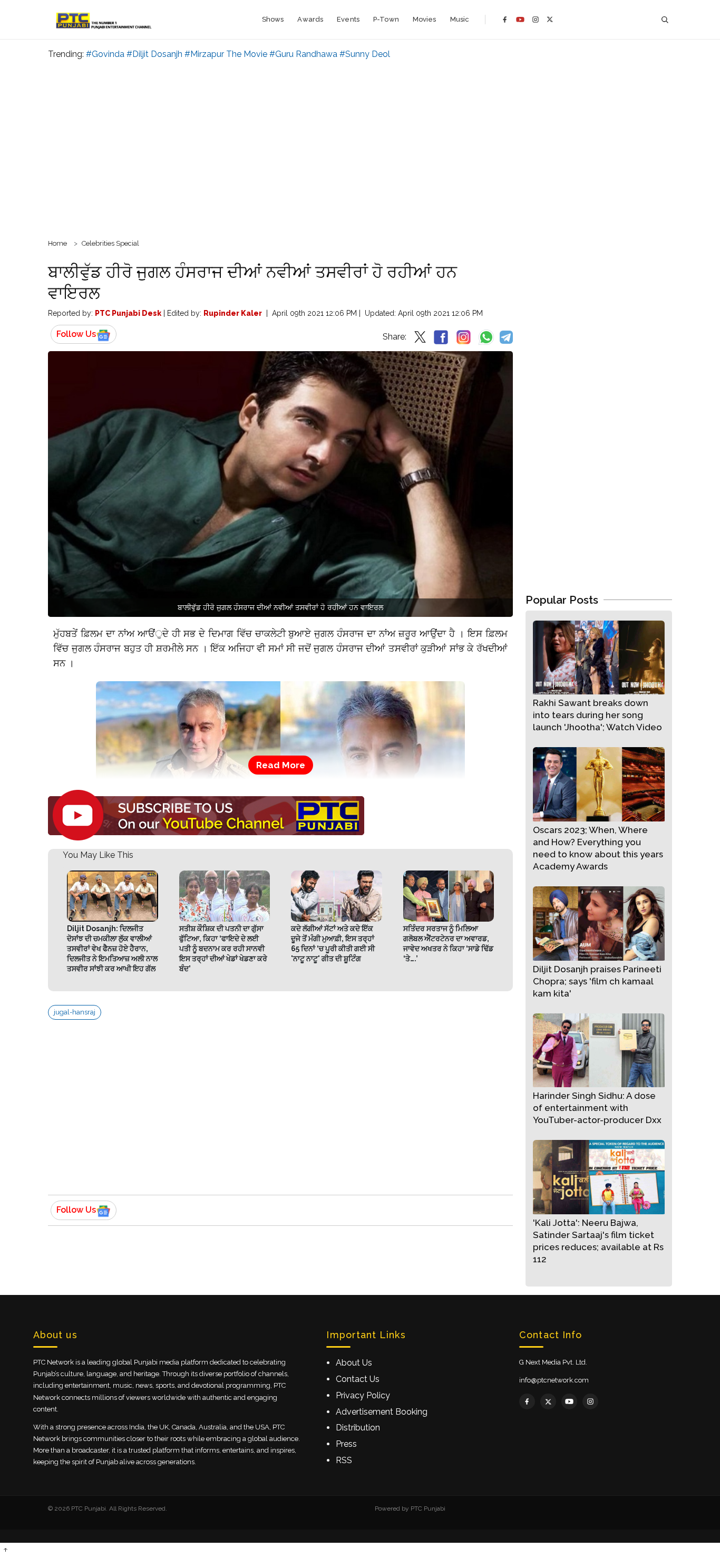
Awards (310, 19)
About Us (354, 1363)
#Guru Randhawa (303, 54)
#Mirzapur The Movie (225, 54)
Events (348, 19)
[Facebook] (505, 19)
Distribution (358, 1428)
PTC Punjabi (428, 1508)
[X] (550, 19)
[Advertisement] (360, 147)
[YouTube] (520, 19)
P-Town (386, 19)
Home (57, 243)
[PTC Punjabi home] (104, 19)
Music (460, 19)
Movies (424, 19)
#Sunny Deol (364, 54)
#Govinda (105, 54)
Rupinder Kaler (232, 313)
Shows (273, 19)
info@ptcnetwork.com (554, 1380)
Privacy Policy (363, 1395)
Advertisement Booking (381, 1412)
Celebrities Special (110, 243)
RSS (344, 1460)
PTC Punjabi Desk (128, 313)
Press (346, 1444)
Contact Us (358, 1379)
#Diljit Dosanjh (154, 54)
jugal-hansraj (74, 1012)
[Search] (664, 20)
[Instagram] (535, 19)
